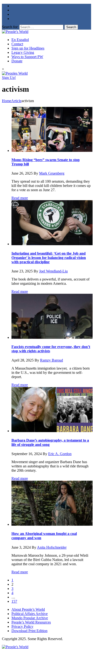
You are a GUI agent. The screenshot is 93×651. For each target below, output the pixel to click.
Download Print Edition (29, 631)
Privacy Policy (22, 626)
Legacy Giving (22, 52)
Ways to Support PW (27, 57)
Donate (16, 61)
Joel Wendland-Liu (53, 271)
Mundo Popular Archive (29, 618)
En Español (20, 40)
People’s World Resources (31, 622)
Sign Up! (9, 78)
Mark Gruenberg (51, 173)
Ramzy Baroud (51, 360)
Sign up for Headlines (27, 48)
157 (14, 601)
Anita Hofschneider (52, 547)
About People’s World (28, 609)
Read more (19, 198)
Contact (17, 44)
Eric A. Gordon (60, 454)
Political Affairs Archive (29, 614)
